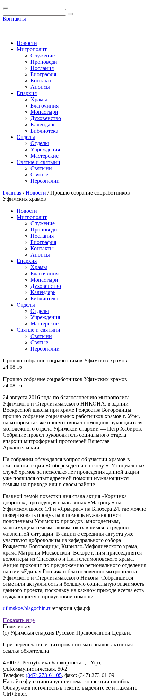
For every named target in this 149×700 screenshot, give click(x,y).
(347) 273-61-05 (44, 675)
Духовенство (45, 118)
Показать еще (19, 620)
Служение (42, 55)
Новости (27, 43)
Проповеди (43, 62)
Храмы (38, 99)
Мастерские (44, 156)
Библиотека (44, 131)
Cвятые (39, 175)
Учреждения (45, 149)
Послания (42, 68)
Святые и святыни (38, 162)
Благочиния (44, 106)
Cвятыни (41, 168)
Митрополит (32, 49)
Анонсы (40, 87)
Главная (12, 193)
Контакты (14, 19)
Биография (43, 74)
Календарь (42, 124)
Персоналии (45, 181)
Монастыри (44, 112)
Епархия (27, 93)
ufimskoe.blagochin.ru (27, 608)
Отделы (26, 137)
